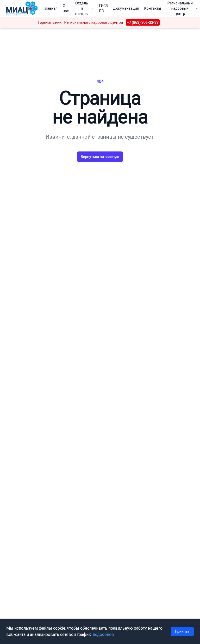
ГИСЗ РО (103, 8)
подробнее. (104, 634)
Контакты (152, 8)
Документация (126, 8)
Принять (182, 631)
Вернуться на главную (100, 157)
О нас (66, 8)
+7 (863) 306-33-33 (143, 22)
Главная (51, 8)
